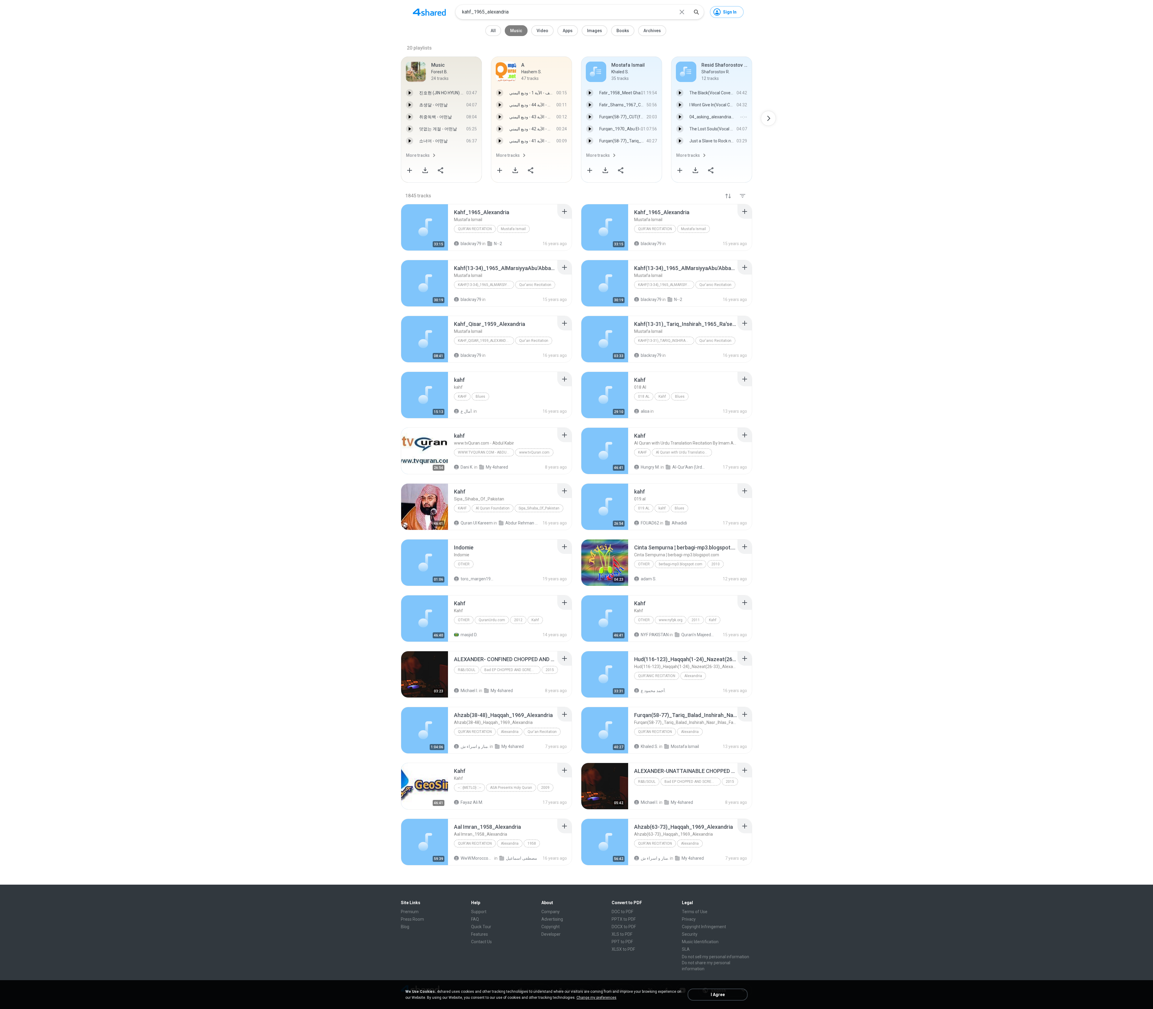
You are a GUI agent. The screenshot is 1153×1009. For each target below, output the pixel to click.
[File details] (424, 227)
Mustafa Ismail (513, 229)
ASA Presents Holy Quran (511, 788)
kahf (462, 396)
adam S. (648, 578)
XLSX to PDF (623, 949)
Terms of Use (694, 911)
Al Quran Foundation (493, 508)
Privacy (689, 919)
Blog (405, 926)
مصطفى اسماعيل (521, 858)
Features (479, 934)
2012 (518, 620)
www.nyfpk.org (670, 620)
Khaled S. (649, 746)
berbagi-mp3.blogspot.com (680, 564)
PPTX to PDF (624, 919)
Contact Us (481, 941)
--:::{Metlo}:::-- (469, 788)
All (493, 30)
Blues (480, 396)
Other (464, 564)
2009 (545, 788)
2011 (695, 620)
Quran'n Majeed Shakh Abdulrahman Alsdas (697, 634)
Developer (551, 934)
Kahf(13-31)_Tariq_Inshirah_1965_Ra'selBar (666, 341)
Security (690, 934)
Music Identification (700, 941)
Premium (410, 911)
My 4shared (502, 690)
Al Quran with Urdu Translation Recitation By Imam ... (684, 452)
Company (550, 911)
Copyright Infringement (704, 926)
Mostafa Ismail (685, 746)
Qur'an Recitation (475, 229)
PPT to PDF (622, 941)
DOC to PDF (622, 911)
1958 (532, 843)
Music (516, 30)
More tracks (418, 155)
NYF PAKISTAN (655, 634)
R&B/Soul (466, 670)
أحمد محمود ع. (653, 690)
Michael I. (469, 690)
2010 (715, 564)
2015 (550, 670)
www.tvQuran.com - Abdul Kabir (486, 452)
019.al (643, 508)
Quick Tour (481, 926)
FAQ (475, 919)
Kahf (662, 396)
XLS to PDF (622, 934)
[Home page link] (429, 12)
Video (542, 30)
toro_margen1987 (477, 578)
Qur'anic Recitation (535, 285)
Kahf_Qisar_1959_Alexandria (485, 341)
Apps (568, 30)
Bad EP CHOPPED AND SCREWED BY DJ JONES (512, 670)
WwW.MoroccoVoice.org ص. (477, 858)
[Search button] (696, 12)
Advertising (552, 919)
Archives (652, 30)
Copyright (550, 926)
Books (622, 30)
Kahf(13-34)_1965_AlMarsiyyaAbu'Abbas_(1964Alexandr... (486, 285)
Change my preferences (596, 997)
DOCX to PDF (624, 926)
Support (478, 911)
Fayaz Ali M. (472, 802)
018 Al (643, 396)
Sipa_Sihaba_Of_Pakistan (539, 508)
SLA (686, 949)
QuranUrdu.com (492, 620)
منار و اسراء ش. (475, 746)
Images (594, 30)
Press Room (412, 919)
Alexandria (693, 676)
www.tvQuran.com (534, 452)
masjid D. (469, 634)
